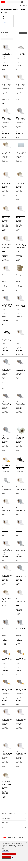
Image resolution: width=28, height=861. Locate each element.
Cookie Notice (5, 850)
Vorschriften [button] (7, 822)
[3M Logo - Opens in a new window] (3, 2)
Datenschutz (10, 837)
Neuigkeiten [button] (6, 818)
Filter (23, 32)
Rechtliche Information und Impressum (16, 835)
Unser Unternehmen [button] (9, 813)
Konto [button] (23, 5)
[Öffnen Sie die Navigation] (26, 2)
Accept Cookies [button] (6, 857)
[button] (17, 857)
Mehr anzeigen (14, 803)
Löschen (17, 38)
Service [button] (4, 827)
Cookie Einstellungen (18, 837)
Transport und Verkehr (6, 38)
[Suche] (22, 2)
